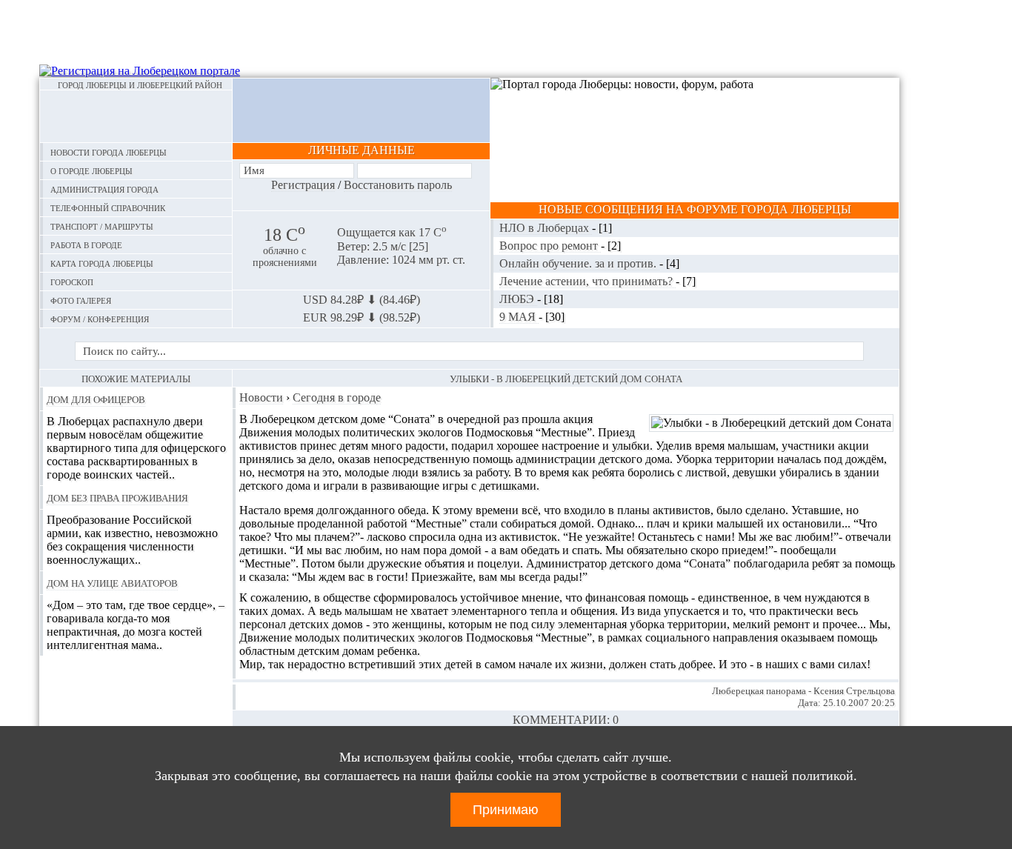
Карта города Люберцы (101, 262)
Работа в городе (86, 244)
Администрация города (104, 188)
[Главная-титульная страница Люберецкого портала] (136, 116)
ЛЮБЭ (518, 299)
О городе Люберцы (91, 170)
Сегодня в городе (337, 397)
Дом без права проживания (117, 497)
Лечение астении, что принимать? (587, 281)
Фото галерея (80, 299)
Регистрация (303, 185)
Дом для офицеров (96, 398)
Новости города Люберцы (108, 151)
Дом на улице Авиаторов (112, 582)
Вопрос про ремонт (550, 245)
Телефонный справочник (107, 207)
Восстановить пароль (398, 185)
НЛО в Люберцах (545, 228)
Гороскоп (71, 281)
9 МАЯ (519, 316)
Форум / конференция (99, 318)
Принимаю (506, 809)
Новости (261, 397)
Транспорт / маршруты (101, 225)
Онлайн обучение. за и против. (579, 263)
